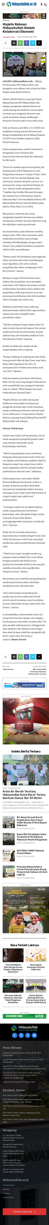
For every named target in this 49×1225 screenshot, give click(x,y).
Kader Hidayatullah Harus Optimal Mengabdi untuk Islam (13, 1153)
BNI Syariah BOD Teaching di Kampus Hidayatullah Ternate (37, 671)
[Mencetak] (14, 43)
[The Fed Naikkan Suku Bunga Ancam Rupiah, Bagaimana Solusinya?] (13, 955)
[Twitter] (33, 43)
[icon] (41, 5)
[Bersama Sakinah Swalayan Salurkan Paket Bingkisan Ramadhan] (13, 986)
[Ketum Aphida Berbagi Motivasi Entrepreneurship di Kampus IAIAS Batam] (36, 986)
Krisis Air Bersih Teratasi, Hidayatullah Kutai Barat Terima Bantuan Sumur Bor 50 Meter (24, 795)
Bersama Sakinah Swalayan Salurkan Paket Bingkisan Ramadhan (13, 999)
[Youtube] (34, 1035)
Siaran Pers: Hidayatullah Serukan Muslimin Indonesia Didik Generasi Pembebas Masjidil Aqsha (24, 1067)
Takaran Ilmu (8, 669)
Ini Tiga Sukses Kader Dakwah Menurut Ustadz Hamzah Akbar (13, 1137)
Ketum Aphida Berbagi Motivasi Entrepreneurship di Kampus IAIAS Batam (36, 999)
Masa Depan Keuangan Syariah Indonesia (36, 967)
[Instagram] (21, 1035)
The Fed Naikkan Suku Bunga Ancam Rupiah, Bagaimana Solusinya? (13, 968)
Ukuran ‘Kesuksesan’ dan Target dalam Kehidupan (13, 1170)
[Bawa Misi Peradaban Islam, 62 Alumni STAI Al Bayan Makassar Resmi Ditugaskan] (9, 839)
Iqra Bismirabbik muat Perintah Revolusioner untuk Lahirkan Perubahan (14, 1162)
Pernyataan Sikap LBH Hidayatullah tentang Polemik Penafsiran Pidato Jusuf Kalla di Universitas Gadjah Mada (21, 1075)
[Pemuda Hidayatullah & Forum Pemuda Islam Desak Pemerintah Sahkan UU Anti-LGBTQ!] (9, 872)
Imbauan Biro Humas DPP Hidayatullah (19, 1082)
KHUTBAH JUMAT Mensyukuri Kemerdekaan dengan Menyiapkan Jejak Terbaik (22, 1100)
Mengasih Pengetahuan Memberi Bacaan (13, 1145)
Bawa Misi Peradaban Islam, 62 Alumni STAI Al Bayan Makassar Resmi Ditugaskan (32, 837)
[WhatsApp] (20, 43)
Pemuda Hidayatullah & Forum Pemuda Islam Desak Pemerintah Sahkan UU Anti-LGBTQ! (32, 871)
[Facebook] (26, 43)
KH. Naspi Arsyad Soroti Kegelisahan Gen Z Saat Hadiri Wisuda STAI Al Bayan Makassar (32, 821)
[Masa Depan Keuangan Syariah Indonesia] (36, 955)
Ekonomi (6, 20)
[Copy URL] (39, 43)
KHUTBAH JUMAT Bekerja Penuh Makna (30, 852)
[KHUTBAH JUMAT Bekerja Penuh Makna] (9, 855)
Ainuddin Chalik (9, 37)
